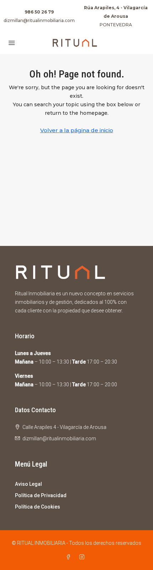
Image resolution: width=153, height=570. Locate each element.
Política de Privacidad (41, 495)
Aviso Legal (28, 484)
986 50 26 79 (39, 12)
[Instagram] (83, 557)
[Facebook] (70, 557)
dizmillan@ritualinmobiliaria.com (39, 20)
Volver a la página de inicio (76, 130)
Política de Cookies (37, 507)
